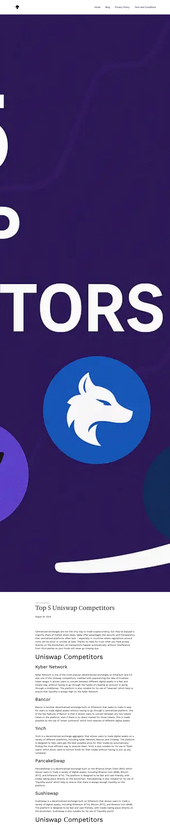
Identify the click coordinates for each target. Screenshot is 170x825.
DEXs (79, 635)
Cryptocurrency (42, 603)
